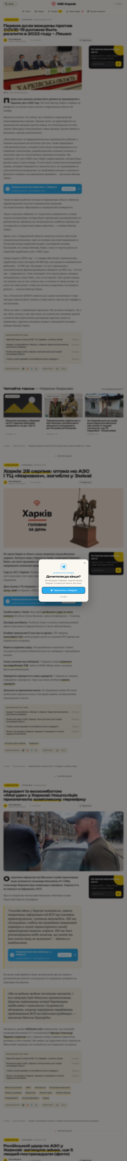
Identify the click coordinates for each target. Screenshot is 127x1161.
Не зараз (63, 596)
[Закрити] (85, 563)
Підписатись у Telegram (65, 590)
